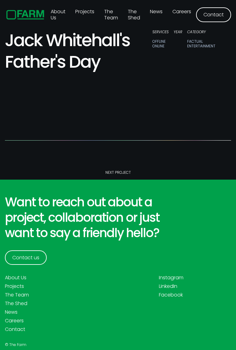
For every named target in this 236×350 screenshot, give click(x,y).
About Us (15, 278)
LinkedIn (168, 286)
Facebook (171, 295)
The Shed (134, 14)
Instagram (171, 278)
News (156, 11)
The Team (111, 14)
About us (58, 14)
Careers (181, 11)
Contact (15, 329)
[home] (25, 14)
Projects (84, 11)
